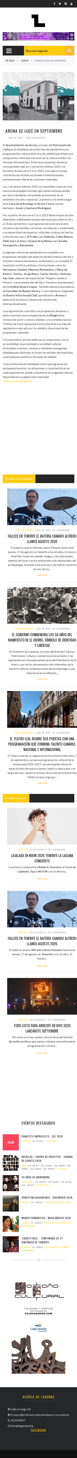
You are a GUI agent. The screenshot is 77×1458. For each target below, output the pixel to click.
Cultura (24, 60)
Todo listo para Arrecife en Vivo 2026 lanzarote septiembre (42, 1028)
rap (23, 1165)
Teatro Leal (42, 1185)
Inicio (12, 60)
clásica (25, 1141)
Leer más (42, 574)
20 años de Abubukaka (35, 1177)
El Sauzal (62, 1169)
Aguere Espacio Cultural (58, 1202)
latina (24, 1222)
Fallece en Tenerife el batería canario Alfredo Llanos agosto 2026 (42, 538)
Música (23, 849)
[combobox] (49, 50)
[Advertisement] (38, 428)
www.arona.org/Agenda (17, 381)
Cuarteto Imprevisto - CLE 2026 (42, 1136)
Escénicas (26, 1182)
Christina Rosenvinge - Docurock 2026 (47, 1197)
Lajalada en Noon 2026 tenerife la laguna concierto (42, 858)
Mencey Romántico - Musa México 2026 (46, 1218)
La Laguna (51, 1141)
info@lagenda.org (22, 1425)
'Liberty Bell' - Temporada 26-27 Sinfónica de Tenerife (42, 1240)
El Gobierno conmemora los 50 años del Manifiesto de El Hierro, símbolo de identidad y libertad (42, 640)
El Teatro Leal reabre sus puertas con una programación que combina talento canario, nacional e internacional (42, 744)
